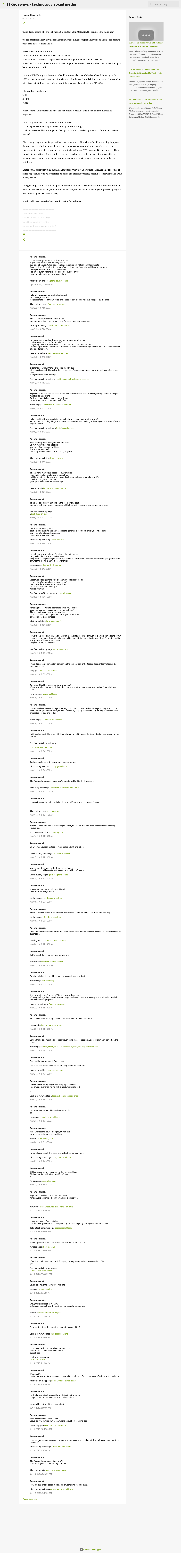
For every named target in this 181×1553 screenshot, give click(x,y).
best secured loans (56, 1070)
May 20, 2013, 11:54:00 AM (42, 944)
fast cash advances (56, 304)
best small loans (50, 694)
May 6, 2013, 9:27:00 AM (40, 492)
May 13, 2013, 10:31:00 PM (41, 791)
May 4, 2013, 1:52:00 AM (40, 383)
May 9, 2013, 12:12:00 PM (41, 597)
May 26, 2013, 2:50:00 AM (41, 1142)
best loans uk (49, 1247)
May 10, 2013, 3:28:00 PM (41, 674)
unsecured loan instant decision (57, 405)
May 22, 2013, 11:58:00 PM (41, 1029)
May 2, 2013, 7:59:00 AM (40, 308)
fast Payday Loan (56, 832)
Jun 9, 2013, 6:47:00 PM (40, 1450)
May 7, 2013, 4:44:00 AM (40, 543)
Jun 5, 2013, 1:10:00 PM (40, 1316)
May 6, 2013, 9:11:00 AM (40, 462)
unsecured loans (58, 540)
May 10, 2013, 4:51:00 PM (41, 723)
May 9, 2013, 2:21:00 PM (40, 625)
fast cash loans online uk (52, 962)
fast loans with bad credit (42, 747)
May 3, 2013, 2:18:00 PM (40, 357)
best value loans (49, 1181)
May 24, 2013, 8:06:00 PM (41, 1099)
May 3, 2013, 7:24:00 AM (40, 329)
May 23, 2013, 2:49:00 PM (41, 1050)
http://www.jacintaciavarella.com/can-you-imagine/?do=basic (70, 1047)
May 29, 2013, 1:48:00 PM (41, 1161)
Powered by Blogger (92, 1549)
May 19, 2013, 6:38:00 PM (41, 902)
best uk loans (65, 593)
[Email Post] (24, 235)
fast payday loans (46, 1138)
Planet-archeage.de (57, 1004)
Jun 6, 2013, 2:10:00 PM (40, 1363)
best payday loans (59, 766)
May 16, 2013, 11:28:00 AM (42, 836)
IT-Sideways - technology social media (41, 4)
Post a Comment (30, 1499)
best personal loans (48, 670)
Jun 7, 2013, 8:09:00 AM (40, 1408)
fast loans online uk (61, 853)
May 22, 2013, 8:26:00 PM (41, 984)
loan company (56, 458)
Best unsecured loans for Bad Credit (56, 1207)
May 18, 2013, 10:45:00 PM (41, 878)
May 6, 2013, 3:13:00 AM (40, 432)
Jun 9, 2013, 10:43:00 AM (41, 1429)
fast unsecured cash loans (54, 940)
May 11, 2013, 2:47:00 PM (41, 751)
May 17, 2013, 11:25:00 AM (42, 857)
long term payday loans (57, 281)
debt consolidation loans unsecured (73, 379)
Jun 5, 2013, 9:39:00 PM (40, 1337)
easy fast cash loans (62, 1157)
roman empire (45, 1289)
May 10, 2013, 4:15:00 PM (41, 698)
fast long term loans (53, 917)
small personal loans (51, 1117)
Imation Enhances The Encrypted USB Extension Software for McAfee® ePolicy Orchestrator (145, 73)
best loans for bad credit (59, 353)
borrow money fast (54, 621)
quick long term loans (58, 875)
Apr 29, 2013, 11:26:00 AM (41, 284)
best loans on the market (59, 325)
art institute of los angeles (49, 1313)
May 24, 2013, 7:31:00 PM (41, 1074)
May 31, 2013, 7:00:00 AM (41, 1185)
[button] (24, 23)
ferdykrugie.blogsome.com (55, 488)
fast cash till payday (52, 565)
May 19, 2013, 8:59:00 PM (41, 921)
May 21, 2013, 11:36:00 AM (42, 965)
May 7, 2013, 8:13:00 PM (40, 569)
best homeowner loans (53, 898)
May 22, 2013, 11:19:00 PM (41, 1008)
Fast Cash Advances (65, 428)
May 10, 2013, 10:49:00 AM (42, 653)
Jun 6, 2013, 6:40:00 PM (40, 1384)
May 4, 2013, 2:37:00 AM (40, 408)
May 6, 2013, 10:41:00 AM (41, 517)
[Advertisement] (72, 1525)
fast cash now (53, 811)
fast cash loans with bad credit (65, 788)
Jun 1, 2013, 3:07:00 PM (40, 1210)
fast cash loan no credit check (65, 1096)
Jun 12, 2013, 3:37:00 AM (41, 1493)
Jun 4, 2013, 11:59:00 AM (41, 1274)
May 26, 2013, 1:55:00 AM (41, 1121)
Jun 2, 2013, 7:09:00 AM (40, 1250)
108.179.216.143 (38, 1359)
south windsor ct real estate (63, 1381)
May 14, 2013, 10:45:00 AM (42, 815)
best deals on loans (40, 514)
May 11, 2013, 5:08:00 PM (41, 770)
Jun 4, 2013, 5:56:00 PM (40, 1293)
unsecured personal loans (61, 1489)
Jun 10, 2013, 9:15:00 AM (41, 1474)
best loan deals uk (60, 649)
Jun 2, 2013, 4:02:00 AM (40, 1231)
